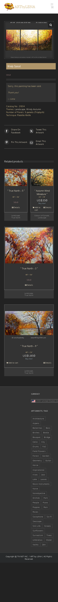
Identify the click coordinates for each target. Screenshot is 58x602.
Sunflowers (38, 530)
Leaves (44, 479)
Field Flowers (39, 451)
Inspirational (38, 470)
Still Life (37, 526)
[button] (51, 25)
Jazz (43, 474)
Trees (49, 535)
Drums (36, 446)
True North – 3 (29, 268)
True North (16, 218)
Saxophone (38, 517)
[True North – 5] (15, 177)
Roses (35, 512)
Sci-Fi (49, 517)
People (36, 502)
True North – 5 (16, 190)
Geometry (37, 460)
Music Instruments (41, 484)
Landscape (20, 109)
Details (17, 207)
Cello (35, 442)
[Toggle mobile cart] (52, 7)
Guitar (48, 460)
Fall (44, 446)
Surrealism (38, 535)
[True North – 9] (29, 323)
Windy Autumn (33, 109)
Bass (48, 428)
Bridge (47, 437)
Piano (45, 502)
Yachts (36, 544)
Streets (47, 526)
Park (46, 498)
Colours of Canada (41, 215)
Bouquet (36, 437)
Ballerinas (37, 428)
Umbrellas (38, 540)
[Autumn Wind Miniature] (42, 177)
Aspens (36, 423)
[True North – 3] (29, 245)
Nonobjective (39, 493)
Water (49, 540)
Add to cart (37, 208)
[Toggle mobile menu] (52, 4)
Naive (35, 488)
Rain (46, 507)
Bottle (46, 432)
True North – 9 (29, 346)
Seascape (37, 521)
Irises (35, 474)
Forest (36, 456)
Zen (44, 544)
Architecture (38, 418)
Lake (35, 479)
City (43, 442)
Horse (35, 465)
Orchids (36, 498)
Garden (45, 456)
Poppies (36, 507)
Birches (36, 432)
